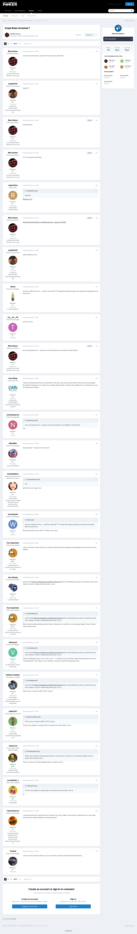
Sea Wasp (12, 378)
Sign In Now (73, 906)
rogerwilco (13, 185)
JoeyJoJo (13, 746)
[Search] (132, 10)
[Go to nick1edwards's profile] (12, 424)
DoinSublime (12, 474)
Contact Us (68, 931)
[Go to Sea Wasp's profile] (12, 388)
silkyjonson (129, 60)
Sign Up (129, 4)
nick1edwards (13, 415)
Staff (22, 16)
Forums (5, 16)
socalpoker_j (13, 780)
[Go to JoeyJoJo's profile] (12, 757)
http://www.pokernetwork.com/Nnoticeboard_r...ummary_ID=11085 (44, 222)
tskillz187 (13, 711)
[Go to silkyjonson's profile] (122, 61)
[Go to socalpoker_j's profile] (12, 790)
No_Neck (112, 66)
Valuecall (13, 642)
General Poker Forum (31, 36)
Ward (12, 287)
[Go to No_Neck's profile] (106, 67)
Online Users (32, 16)
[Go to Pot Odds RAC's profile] (12, 553)
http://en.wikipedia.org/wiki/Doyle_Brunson (46, 582)
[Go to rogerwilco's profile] (12, 195)
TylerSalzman (13, 811)
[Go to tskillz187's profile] (12, 721)
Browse (31, 10)
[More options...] (96, 51)
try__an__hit (13, 317)
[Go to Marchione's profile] (7, 35)
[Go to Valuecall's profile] (12, 652)
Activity (40, 10)
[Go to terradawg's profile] (12, 587)
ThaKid (13, 851)
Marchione (16, 34)
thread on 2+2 (27, 199)
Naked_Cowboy (13, 675)
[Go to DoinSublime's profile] (12, 486)
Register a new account (29, 906)
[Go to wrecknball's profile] (12, 524)
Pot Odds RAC (13, 543)
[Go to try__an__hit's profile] (12, 327)
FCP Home (8, 10)
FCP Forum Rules (110, 39)
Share (79, 35)
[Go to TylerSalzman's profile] (12, 820)
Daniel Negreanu (20, 10)
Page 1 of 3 (27, 43)
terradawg (13, 577)
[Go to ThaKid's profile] (12, 861)
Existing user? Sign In (115, 4)
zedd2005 (13, 84)
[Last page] (20, 43)
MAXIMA (13, 443)
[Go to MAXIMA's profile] (12, 453)
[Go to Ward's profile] (12, 296)
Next (15, 43)
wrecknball (13, 514)
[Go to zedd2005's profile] (12, 93)
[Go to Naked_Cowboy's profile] (12, 685)
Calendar (15, 16)
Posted (31, 51)
